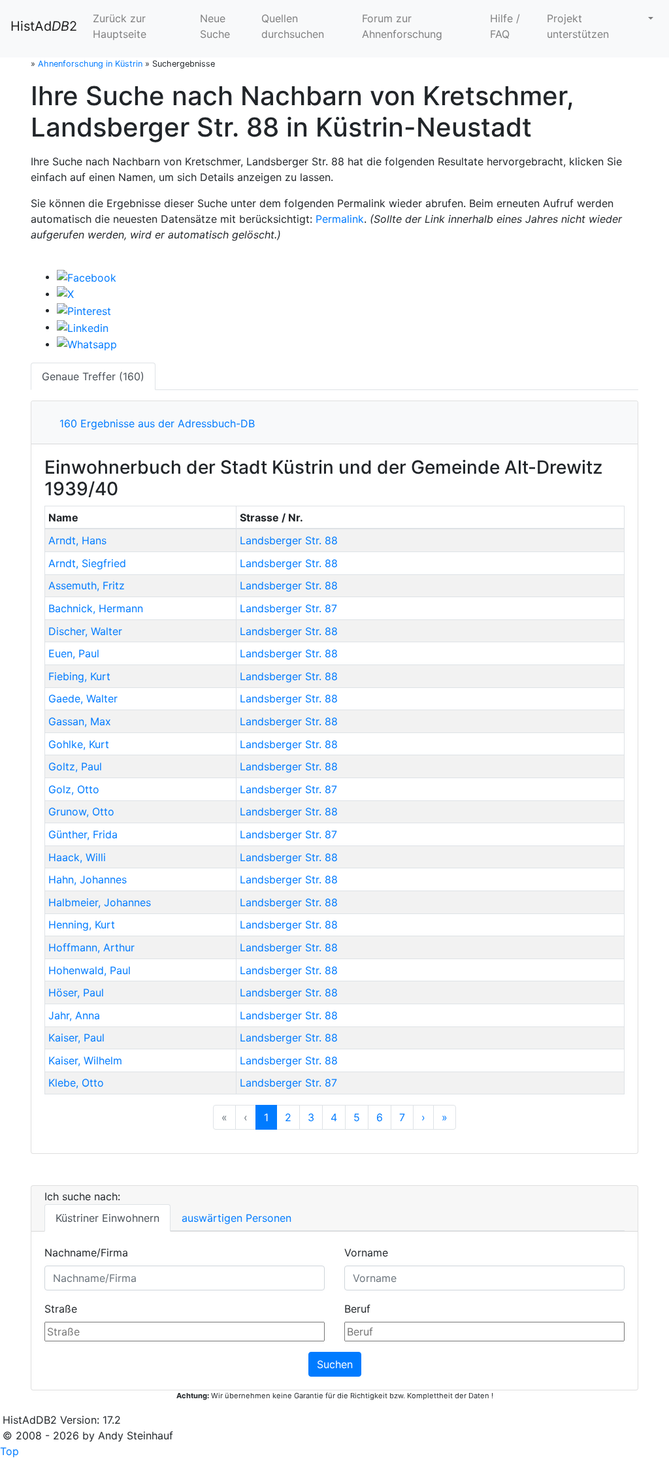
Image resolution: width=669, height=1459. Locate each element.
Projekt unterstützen (578, 26)
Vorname (366, 1252)
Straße (60, 1308)
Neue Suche (215, 26)
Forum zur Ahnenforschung (402, 26)
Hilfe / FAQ (505, 26)
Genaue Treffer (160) (93, 376)
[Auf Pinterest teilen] (84, 309)
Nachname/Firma (86, 1252)
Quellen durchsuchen (292, 26)
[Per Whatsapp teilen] (87, 343)
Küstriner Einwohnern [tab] (107, 1217)
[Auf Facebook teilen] (86, 276)
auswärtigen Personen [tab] (236, 1217)
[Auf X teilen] (65, 293)
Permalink (340, 218)
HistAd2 (43, 26)
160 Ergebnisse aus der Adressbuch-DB (154, 423)
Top (9, 1451)
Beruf (357, 1308)
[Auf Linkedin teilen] (82, 326)
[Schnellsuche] (649, 18)
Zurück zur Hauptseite (119, 26)
